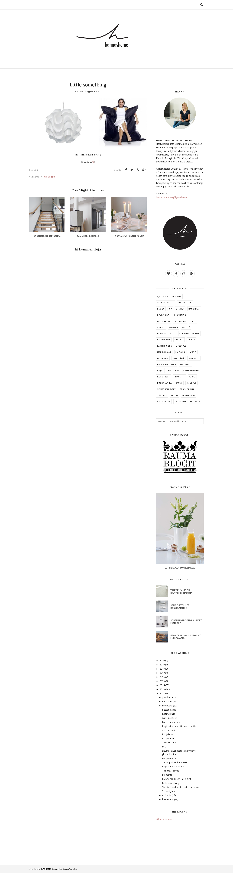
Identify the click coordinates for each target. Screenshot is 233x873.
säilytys (162, 395)
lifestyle (181, 346)
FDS (93, 162)
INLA (164, 746)
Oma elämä (178, 358)
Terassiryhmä (169, 791)
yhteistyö (180, 401)
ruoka (192, 377)
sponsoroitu (187, 389)
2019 (162, 664)
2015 (162, 681)
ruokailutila (164, 383)
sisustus (49, 177)
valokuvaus (163, 401)
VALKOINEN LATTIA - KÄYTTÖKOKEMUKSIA (181, 591)
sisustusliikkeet (166, 389)
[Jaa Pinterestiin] (137, 169)
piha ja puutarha (166, 364)
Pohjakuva (167, 734)
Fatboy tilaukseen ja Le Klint (176, 778)
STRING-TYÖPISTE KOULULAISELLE (179, 606)
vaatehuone (188, 395)
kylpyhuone (163, 339)
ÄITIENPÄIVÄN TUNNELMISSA (180, 567)
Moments (167, 774)
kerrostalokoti (166, 333)
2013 (162, 689)
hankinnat (194, 309)
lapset (191, 339)
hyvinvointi (163, 315)
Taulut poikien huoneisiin (175, 762)
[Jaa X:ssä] (131, 169)
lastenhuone (164, 346)
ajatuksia (162, 296)
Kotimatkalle (168, 713)
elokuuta (166, 795)
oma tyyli (193, 358)
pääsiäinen (173, 370)
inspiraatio (163, 321)
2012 (162, 693)
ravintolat (163, 377)
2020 (162, 660)
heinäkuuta (168, 799)
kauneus (173, 327)
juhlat (161, 327)
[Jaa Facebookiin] (125, 169)
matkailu (180, 352)
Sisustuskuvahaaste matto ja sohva (180, 787)
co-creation (185, 302)
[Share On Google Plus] (143, 169)
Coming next (168, 730)
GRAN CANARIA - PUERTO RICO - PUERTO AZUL (186, 636)
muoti (193, 352)
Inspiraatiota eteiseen (173, 766)
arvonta (176, 296)
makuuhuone (164, 352)
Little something (170, 782)
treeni (174, 395)
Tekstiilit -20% (169, 742)
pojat (160, 370)
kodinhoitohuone (189, 333)
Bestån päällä (169, 709)
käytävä (179, 339)
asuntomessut (165, 302)
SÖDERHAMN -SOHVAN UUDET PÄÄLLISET (186, 621)
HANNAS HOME (44, 869)
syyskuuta (167, 705)
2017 (162, 672)
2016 (162, 676)
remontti (179, 377)
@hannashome (164, 819)
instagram (180, 321)
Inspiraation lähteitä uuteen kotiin (179, 726)
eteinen (180, 309)
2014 (162, 685)
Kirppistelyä (168, 738)
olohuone (162, 358)
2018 (162, 668)
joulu (193, 321)
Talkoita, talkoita (170, 770)
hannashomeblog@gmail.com (171, 197)
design (161, 309)
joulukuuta (167, 697)
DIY (170, 309)
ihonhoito (180, 315)
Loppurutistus (169, 758)
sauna (179, 383)
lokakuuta (167, 701)
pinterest (185, 364)
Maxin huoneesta (171, 722)
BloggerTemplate (70, 869)
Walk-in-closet (169, 717)
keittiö (186, 327)
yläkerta (195, 401)
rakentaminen (191, 370)
